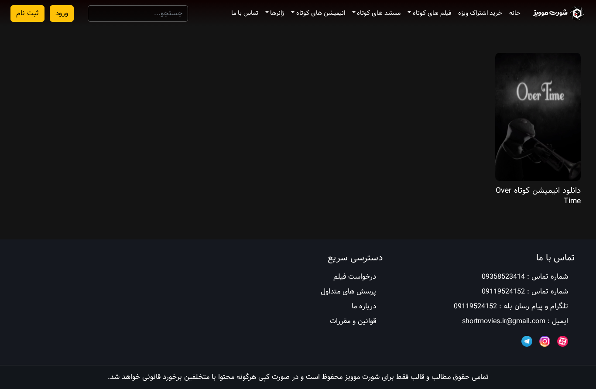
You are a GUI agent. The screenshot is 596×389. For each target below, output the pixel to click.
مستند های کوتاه (379, 13)
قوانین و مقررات (353, 321)
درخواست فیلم (354, 277)
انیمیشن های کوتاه (320, 13)
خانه (515, 13)
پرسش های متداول (348, 291)
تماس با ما (244, 13)
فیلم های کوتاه (432, 13)
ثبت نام (27, 13)
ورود (61, 13)
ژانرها (277, 13)
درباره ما (364, 306)
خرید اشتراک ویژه (480, 13)
